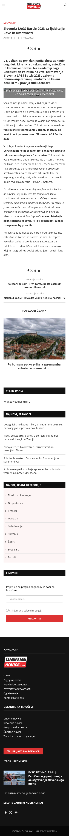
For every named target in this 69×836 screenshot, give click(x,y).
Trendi (12, 557)
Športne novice (12, 731)
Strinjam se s (25, 610)
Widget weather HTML (17, 401)
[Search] (65, 5)
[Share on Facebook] (28, 48)
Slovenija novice (13, 723)
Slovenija (13, 534)
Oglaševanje (15, 526)
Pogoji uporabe (12, 680)
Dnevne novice (12, 718)
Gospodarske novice (15, 727)
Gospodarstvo (16, 503)
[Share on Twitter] (31, 48)
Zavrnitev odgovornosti (17, 689)
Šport (11, 541)
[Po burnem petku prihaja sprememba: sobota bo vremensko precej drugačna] (34, 338)
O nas (7, 675)
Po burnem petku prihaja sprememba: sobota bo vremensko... (35, 366)
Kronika (12, 511)
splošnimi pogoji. (33, 610)
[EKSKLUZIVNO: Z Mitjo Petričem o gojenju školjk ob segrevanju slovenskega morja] (14, 778)
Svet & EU (13, 549)
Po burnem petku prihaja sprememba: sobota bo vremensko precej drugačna (32, 471)
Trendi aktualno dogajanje (19, 736)
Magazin (13, 518)
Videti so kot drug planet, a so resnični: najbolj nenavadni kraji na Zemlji (31, 437)
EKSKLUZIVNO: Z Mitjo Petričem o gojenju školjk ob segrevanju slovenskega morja (46, 778)
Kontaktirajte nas (14, 697)
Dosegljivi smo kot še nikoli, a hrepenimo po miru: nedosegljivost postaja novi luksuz (33, 426)
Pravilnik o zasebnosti (16, 684)
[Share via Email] (39, 48)
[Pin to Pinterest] (35, 48)
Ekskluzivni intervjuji (20, 495)
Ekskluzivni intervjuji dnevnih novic (24, 793)
